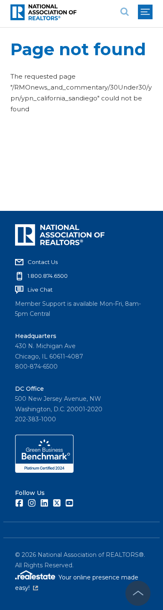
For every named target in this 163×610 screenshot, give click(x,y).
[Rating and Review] (44, 470)
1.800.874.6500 (48, 275)
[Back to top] (137, 593)
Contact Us (43, 262)
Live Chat (40, 289)
